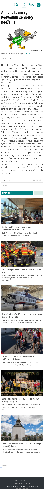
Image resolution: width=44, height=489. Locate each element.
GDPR (17, 480)
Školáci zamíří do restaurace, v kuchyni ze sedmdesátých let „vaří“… (18, 228)
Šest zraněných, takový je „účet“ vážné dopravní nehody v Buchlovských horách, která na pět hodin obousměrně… (22, 277)
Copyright (25, 480)
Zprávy (28, 54)
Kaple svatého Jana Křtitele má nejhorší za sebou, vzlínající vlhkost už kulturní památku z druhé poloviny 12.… (21, 451)
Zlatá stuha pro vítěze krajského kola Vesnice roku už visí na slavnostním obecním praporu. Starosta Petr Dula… (21, 407)
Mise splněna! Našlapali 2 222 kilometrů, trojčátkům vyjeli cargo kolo (18, 357)
